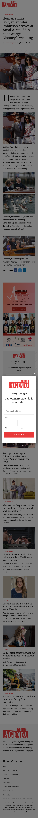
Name (6, 418)
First (5, 428)
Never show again (19, 445)
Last (22, 428)
